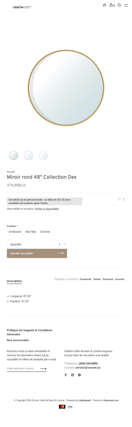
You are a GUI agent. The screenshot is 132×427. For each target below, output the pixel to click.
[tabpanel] (66, 89)
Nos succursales (18, 340)
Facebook (85, 279)
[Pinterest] (79, 375)
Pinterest (108, 279)
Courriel (119, 279)
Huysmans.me (110, 400)
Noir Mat (30, 231)
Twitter (97, 279)
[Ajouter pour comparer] (123, 199)
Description (14, 281)
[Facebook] (65, 375)
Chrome (45, 231)
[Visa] (70, 407)
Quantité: (15, 244)
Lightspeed (85, 400)
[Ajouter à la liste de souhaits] (120, 199)
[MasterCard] (62, 407)
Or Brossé (15, 231)
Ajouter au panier (21, 253)
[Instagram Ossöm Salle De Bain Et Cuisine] (72, 375)
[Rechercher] (120, 5)
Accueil (11, 171)
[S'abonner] (42, 368)
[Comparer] (105, 5)
